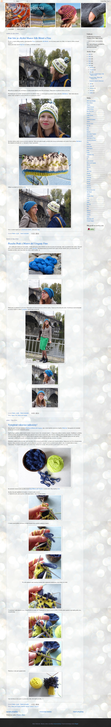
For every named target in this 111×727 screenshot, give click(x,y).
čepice (13, 415)
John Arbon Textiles (91, 134)
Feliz (88, 127)
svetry (88, 200)
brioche (88, 113)
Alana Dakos (90, 103)
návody (27, 706)
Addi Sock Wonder (91, 100)
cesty (88, 117)
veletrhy (89, 214)
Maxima (23, 706)
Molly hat (64, 428)
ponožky (89, 179)
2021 (89, 54)
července (92, 88)
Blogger (76, 723)
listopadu (92, 69)
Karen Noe (89, 146)
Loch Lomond (90, 161)
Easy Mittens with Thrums (36, 488)
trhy (88, 208)
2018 (89, 61)
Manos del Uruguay (22, 415)
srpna (91, 86)
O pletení (32, 706)
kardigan (89, 144)
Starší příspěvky (78, 712)
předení (88, 181)
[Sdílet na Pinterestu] (38, 233)
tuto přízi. (35, 248)
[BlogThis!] (33, 233)
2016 (89, 65)
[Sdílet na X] (35, 233)
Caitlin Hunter (90, 115)
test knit (89, 204)
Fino (16, 415)
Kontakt (11, 29)
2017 (89, 63)
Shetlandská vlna (91, 190)
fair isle (88, 125)
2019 (89, 58)
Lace (88, 156)
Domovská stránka (45, 712)
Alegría (88, 105)
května (91, 92)
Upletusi (89, 210)
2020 (89, 56)
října (91, 72)
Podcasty (89, 177)
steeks (88, 194)
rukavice (37, 706)
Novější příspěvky (12, 712)
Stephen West (90, 196)
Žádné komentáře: (24, 233)
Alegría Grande (90, 107)
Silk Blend (78, 141)
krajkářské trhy (90, 154)
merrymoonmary (57, 723)
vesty (88, 216)
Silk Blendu (45, 41)
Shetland (89, 187)
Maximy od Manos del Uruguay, (34, 428)
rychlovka (24, 309)
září (91, 83)
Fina (33, 41)
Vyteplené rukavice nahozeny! (22, 424)
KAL (88, 142)
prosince (92, 67)
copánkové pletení (91, 119)
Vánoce (88, 212)
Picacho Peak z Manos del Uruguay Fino (28, 243)
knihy (88, 150)
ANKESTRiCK (90, 109)
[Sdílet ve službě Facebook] (37, 233)
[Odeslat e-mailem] (32, 233)
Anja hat (22, 44)
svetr (88, 198)
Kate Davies (90, 148)
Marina (88, 165)
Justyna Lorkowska (91, 140)
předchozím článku (26, 229)
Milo (88, 169)
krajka (88, 152)
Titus (88, 206)
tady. (38, 229)
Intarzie (88, 131)
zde (25, 187)
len (87, 158)
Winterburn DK (90, 218)
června (91, 90)
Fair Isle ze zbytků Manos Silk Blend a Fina (29, 38)
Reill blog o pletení (25, 7)
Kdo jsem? (21, 29)
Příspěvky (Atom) (21, 715)
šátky (88, 202)
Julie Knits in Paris (91, 138)
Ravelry (88, 183)
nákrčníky (89, 171)
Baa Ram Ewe (90, 111)
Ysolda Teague (90, 221)
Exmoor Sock (90, 123)
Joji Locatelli (90, 136)
